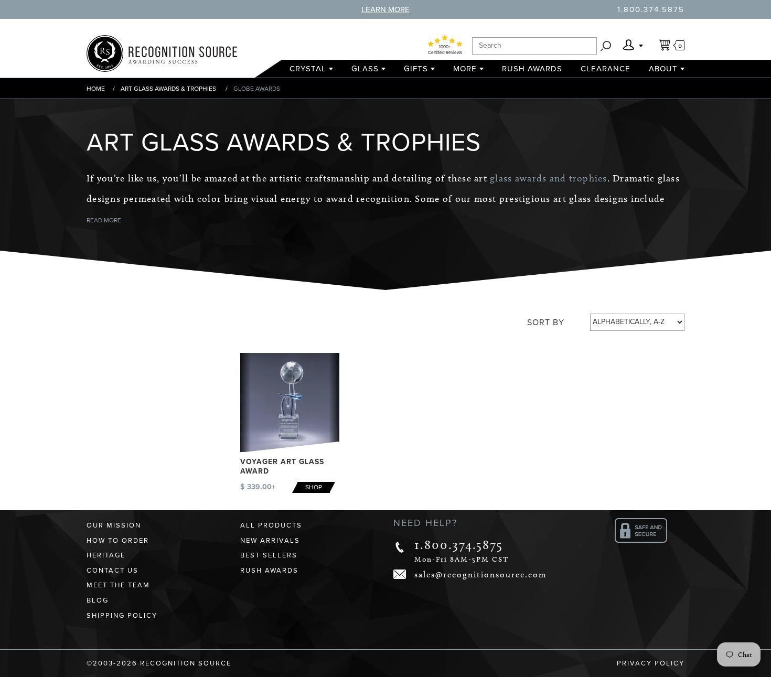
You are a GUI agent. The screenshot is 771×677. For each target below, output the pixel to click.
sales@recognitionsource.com (480, 574)
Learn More (385, 9)
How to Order (118, 540)
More (465, 68)
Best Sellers (268, 555)
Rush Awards (532, 68)
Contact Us (112, 570)
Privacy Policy (650, 663)
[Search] (606, 46)
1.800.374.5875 (650, 9)
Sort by (545, 322)
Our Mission (114, 525)
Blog (98, 600)
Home (96, 88)
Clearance (605, 68)
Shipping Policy (122, 615)
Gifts (416, 68)
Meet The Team (118, 585)
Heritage (106, 555)
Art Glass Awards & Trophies (168, 88)
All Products (271, 525)
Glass (365, 68)
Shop (313, 487)
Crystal (308, 68)
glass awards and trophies (548, 178)
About (663, 68)
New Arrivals (270, 540)
